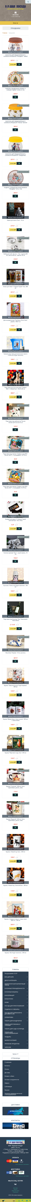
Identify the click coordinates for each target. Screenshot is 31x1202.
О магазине (15, 1192)
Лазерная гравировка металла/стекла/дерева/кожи (13, 1094)
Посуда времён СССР (11, 973)
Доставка (7, 1072)
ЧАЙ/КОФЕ (8, 1047)
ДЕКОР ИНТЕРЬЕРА (11, 980)
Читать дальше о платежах (21, 1164)
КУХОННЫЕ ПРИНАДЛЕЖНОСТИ (15, 988)
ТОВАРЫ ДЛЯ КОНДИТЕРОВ (13, 1021)
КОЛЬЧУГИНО (9, 999)
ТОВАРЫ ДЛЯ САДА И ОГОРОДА (14, 1029)
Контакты (7, 1065)
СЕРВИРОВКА (9, 1017)
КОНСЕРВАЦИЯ (9, 995)
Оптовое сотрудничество (12, 1079)
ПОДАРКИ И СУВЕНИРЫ (12, 1009)
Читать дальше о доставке (22, 1176)
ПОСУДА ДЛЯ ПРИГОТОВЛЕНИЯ (14, 1006)
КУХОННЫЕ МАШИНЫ (11, 992)
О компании (8, 1062)
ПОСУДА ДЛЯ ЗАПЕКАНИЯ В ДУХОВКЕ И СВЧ (13, 1013)
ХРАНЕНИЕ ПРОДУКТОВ (12, 1044)
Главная (4, 33)
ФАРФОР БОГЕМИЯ (10, 1040)
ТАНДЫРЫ (8, 1037)
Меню (15, 23)
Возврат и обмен (9, 1076)
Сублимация (8, 1086)
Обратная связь (15, 1190)
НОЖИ (7, 1002)
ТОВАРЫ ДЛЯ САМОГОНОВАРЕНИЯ (11, 1032)
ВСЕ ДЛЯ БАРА (9, 977)
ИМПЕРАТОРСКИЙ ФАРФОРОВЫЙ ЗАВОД (15, 984)
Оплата (7, 1069)
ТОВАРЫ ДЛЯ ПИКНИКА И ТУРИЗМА (12, 1024)
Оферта (7, 1083)
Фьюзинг (7, 1090)
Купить (12, 64)
